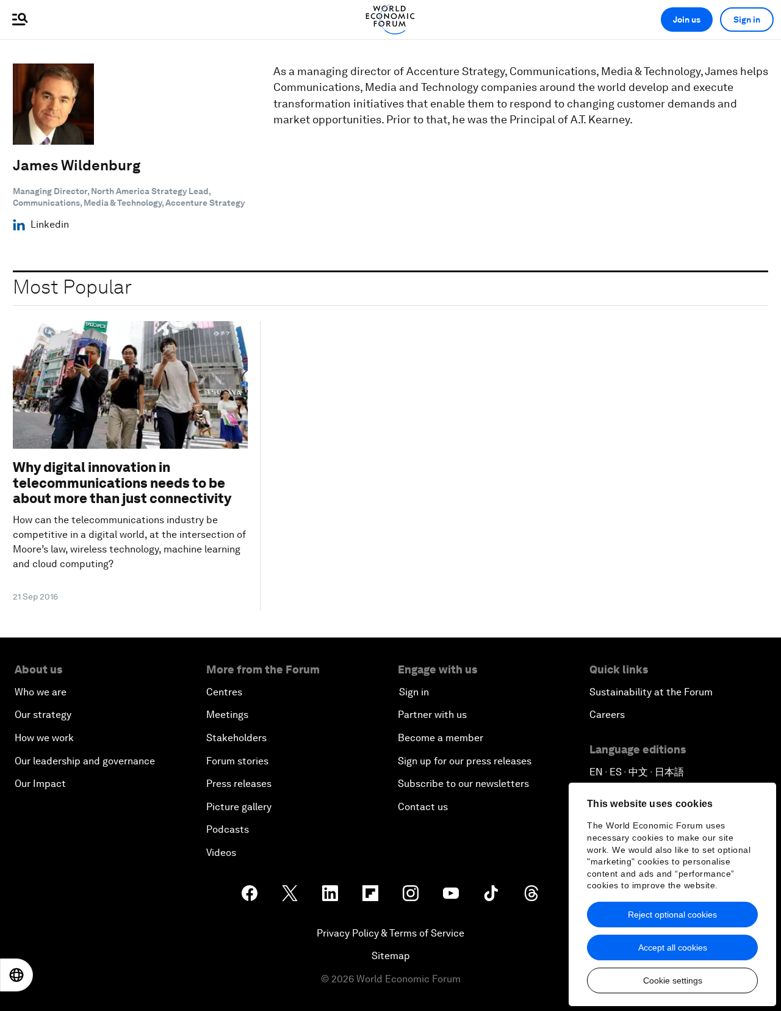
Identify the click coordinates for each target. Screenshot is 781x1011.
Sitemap (391, 956)
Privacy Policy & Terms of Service (390, 933)
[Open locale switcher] (16, 975)
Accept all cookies (672, 947)
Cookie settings (672, 980)
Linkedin (50, 224)
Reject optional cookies (672, 914)
